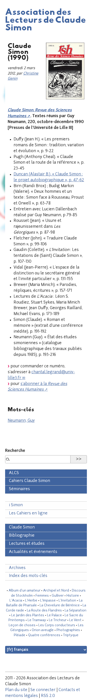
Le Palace (54, 615)
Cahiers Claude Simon (29, 481)
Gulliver (58, 595)
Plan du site (16, 690)
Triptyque (70, 635)
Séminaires (19, 489)
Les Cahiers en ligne (28, 513)
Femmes (42, 595)
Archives (17, 568)
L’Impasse (48, 600)
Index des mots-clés (28, 576)
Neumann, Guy (21, 421)
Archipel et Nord (56, 590)
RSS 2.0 (48, 696)
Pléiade (19, 635)
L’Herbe (31, 600)
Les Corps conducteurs (56, 625)
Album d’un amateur (24, 590)
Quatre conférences (44, 635)
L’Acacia (15, 600)
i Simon (16, 505)
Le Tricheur (57, 620)
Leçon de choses (22, 625)
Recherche (15, 451)
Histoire (72, 595)
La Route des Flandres (44, 610)
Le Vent (75, 620)
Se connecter (42, 690)
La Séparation (75, 610)
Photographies (68, 630)
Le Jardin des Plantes (27, 615)
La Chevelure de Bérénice (60, 605)
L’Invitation (67, 600)
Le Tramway (37, 620)
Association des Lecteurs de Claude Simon (45, 19)
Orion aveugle (43, 630)
